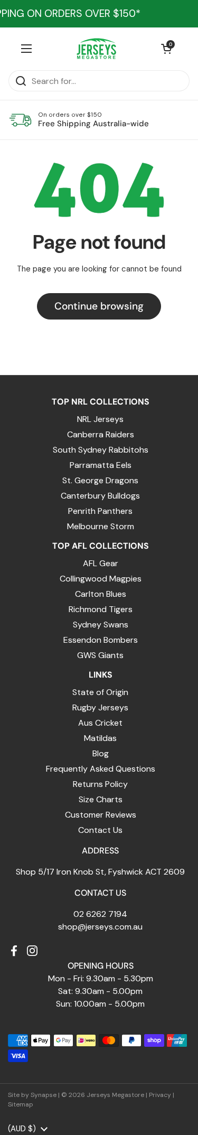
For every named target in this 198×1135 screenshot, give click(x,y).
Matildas (100, 738)
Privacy (160, 1095)
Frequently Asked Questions (100, 768)
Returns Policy (100, 784)
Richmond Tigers (101, 609)
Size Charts (100, 799)
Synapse (43, 1095)
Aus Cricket (100, 722)
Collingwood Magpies (101, 578)
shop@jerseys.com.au (100, 926)
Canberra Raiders (100, 434)
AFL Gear (100, 563)
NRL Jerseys (100, 419)
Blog (100, 753)
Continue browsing (99, 306)
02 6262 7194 (100, 914)
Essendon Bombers (100, 639)
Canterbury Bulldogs (100, 495)
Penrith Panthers (100, 511)
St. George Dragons (100, 480)
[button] (166, 48)
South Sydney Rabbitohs (100, 449)
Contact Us (100, 830)
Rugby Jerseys (100, 707)
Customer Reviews (100, 814)
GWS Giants (100, 655)
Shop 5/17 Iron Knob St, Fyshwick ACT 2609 (100, 871)
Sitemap (20, 1104)
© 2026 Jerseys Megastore (102, 1095)
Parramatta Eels (100, 465)
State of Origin (100, 692)
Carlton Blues (100, 593)
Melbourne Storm (100, 526)
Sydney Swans (100, 624)
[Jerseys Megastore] (96, 48)
